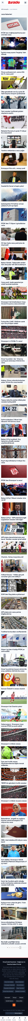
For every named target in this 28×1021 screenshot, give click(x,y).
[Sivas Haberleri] (14, 2)
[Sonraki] (20, 947)
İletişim (21, 997)
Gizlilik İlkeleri (9, 1001)
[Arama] (2, 2)
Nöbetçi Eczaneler (20, 991)
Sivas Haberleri (19, 982)
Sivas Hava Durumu (8, 991)
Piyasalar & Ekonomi (9, 988)
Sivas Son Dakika (9, 982)
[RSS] (14, 1005)
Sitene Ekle (19, 1001)
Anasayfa (5, 9)
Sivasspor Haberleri (9, 985)
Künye (14, 997)
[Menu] (25, 2)
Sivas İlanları (20, 985)
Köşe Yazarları (20, 988)
